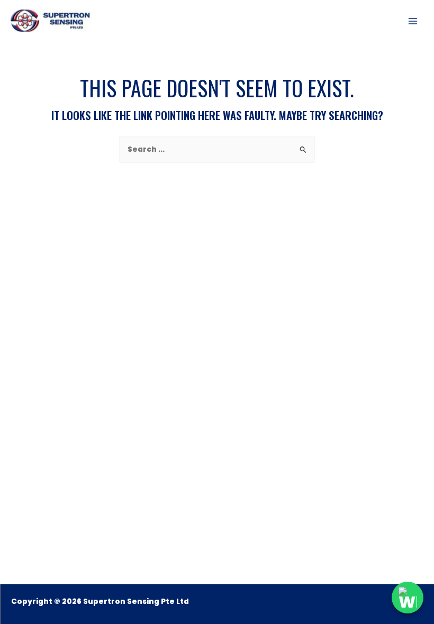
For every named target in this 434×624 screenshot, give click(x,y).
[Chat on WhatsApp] (407, 597)
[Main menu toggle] (413, 21)
